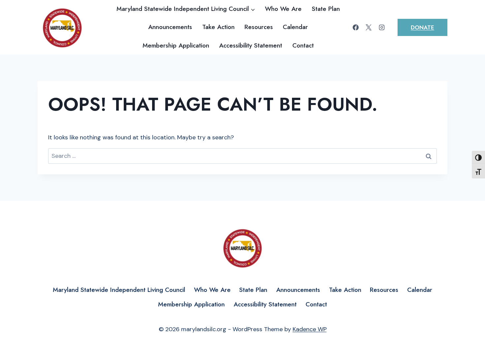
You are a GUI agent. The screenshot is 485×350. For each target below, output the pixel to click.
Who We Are (283, 8)
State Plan (326, 8)
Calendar (295, 26)
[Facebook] (356, 27)
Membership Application (176, 45)
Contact (303, 45)
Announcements (170, 26)
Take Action (218, 26)
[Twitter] (368, 27)
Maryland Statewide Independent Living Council (119, 289)
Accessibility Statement (250, 45)
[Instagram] (382, 27)
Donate (422, 27)
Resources (258, 26)
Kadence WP (310, 329)
